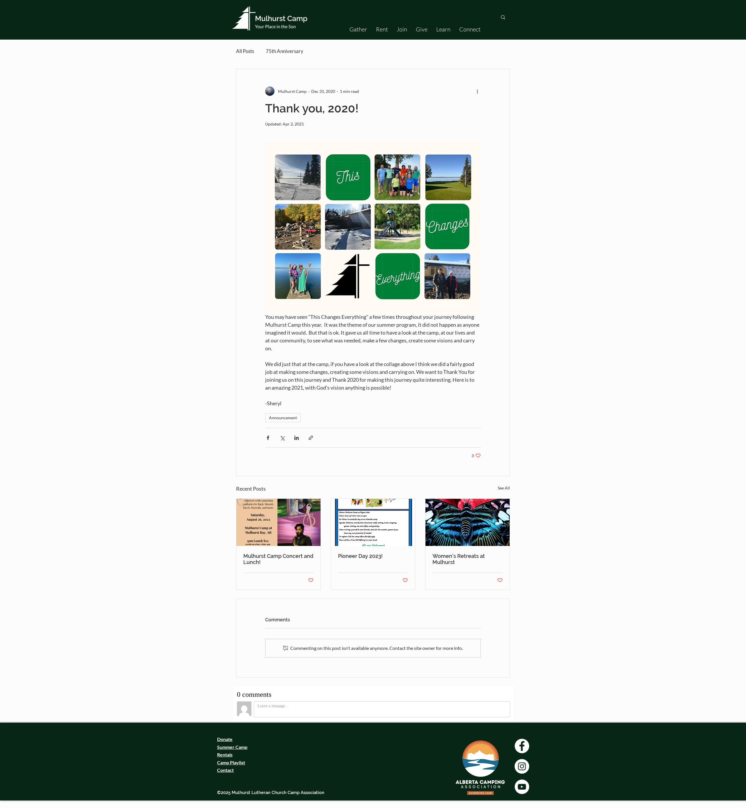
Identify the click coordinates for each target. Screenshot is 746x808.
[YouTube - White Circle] (522, 786)
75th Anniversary (284, 51)
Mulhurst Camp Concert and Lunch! (278, 559)
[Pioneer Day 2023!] (373, 522)
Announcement (283, 417)
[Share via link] (311, 438)
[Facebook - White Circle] (522, 746)
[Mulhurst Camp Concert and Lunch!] (278, 522)
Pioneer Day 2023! (360, 556)
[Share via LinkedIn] (296, 438)
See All (504, 487)
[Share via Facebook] (268, 438)
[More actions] (477, 91)
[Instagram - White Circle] (522, 766)
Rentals (225, 754)
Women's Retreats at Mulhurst (458, 559)
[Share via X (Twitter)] (282, 438)
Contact (225, 770)
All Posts (245, 51)
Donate (225, 739)
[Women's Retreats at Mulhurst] (467, 522)
